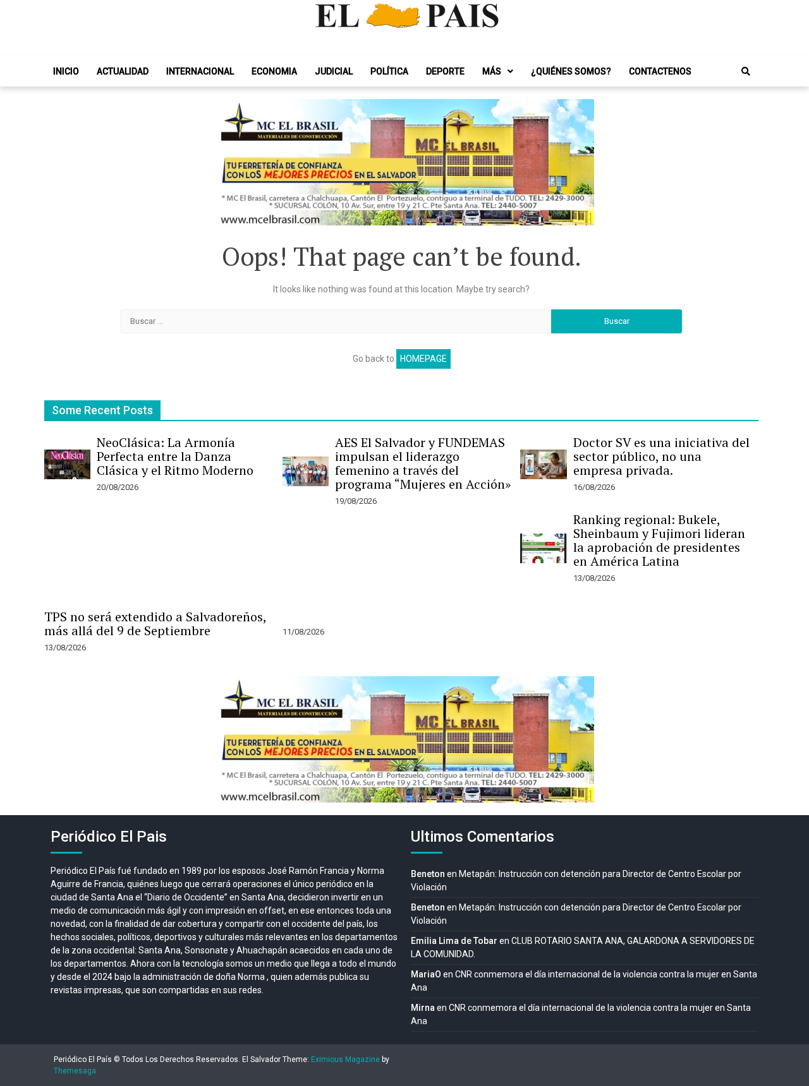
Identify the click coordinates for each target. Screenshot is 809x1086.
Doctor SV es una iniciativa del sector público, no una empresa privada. (661, 456)
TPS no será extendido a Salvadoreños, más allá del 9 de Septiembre (155, 623)
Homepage (423, 359)
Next (578, 162)
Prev (231, 162)
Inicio (66, 71)
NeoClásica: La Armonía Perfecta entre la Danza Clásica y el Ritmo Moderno (175, 456)
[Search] (746, 71)
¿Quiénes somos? (571, 71)
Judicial (334, 71)
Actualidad (123, 71)
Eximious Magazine (345, 1059)
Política (389, 71)
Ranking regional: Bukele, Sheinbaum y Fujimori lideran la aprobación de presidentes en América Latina (659, 540)
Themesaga (75, 1070)
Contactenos (660, 71)
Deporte (445, 71)
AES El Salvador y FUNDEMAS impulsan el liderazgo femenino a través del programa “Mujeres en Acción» (423, 463)
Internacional (200, 71)
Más (491, 71)
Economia (274, 71)
